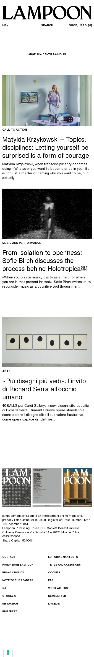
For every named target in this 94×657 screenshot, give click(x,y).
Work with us (58, 588)
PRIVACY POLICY (13, 573)
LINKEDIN (54, 604)
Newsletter (57, 596)
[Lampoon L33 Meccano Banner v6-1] (47, 487)
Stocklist (10, 596)
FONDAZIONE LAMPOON (17, 565)
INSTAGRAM (10, 604)
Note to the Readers (17, 580)
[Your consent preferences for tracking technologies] (8, 652)
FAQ (50, 580)
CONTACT (9, 557)
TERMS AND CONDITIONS (64, 565)
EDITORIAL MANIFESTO (63, 557)
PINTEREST (9, 611)
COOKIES (54, 573)
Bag (85, 25)
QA (4, 588)
